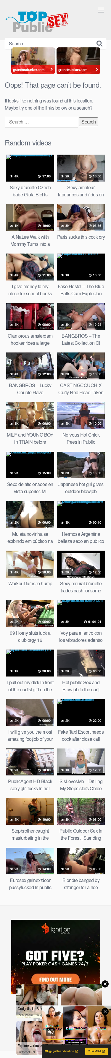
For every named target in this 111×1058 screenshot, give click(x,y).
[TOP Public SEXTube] (37, 19)
